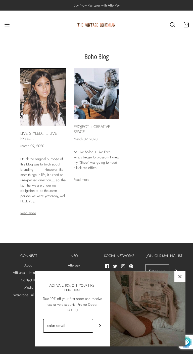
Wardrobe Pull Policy (28, 294)
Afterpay (74, 265)
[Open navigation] (7, 25)
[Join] (100, 326)
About (28, 265)
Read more (28, 212)
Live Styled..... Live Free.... (38, 135)
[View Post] (43, 97)
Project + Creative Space (92, 129)
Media (28, 287)
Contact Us (28, 280)
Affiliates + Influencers (29, 272)
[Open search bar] (172, 25)
